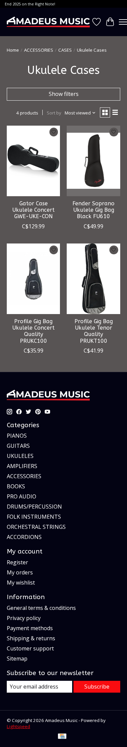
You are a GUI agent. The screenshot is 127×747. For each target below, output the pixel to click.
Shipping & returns (31, 638)
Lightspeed (18, 726)
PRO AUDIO (21, 496)
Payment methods (30, 628)
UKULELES (20, 456)
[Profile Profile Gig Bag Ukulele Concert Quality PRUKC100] (33, 278)
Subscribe (96, 686)
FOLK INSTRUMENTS (34, 516)
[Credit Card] (62, 736)
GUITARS (18, 445)
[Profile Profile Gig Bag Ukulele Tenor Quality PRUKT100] (93, 278)
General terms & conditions (41, 608)
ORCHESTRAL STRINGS (36, 527)
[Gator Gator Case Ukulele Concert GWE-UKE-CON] (33, 161)
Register (17, 562)
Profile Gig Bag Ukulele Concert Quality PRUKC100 (33, 331)
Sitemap (17, 658)
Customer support (30, 648)
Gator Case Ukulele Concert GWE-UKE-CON (33, 210)
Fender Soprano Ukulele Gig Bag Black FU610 (93, 210)
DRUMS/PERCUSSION (34, 506)
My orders (20, 572)
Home (13, 50)
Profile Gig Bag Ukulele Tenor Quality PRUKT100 (94, 331)
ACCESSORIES (38, 50)
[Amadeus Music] (48, 22)
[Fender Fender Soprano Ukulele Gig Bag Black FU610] (93, 161)
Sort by (54, 113)
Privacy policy (24, 618)
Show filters (64, 94)
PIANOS (17, 435)
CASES (65, 50)
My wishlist (21, 582)
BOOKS (16, 486)
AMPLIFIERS (22, 466)
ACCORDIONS (24, 537)
